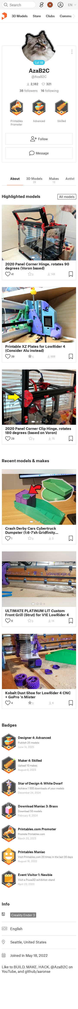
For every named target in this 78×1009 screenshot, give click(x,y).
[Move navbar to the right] (73, 15)
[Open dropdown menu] (72, 50)
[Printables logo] (4, 16)
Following (50, 90)
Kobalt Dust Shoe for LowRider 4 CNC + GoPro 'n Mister (38, 695)
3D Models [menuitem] (20, 16)
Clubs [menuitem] (50, 16)
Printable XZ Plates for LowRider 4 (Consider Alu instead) (35, 348)
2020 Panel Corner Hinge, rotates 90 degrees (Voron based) (37, 266)
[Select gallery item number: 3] (41, 257)
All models (67, 197)
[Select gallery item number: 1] (33, 257)
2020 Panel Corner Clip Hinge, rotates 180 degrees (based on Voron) (38, 430)
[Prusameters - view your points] (50, 5)
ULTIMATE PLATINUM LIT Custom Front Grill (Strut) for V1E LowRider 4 (37, 613)
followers (28, 90)
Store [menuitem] (37, 16)
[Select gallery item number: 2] (37, 257)
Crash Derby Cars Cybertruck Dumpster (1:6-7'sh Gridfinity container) (30, 530)
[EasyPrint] (41, 5)
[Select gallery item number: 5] (46, 522)
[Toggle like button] (7, 274)
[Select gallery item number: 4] (44, 257)
